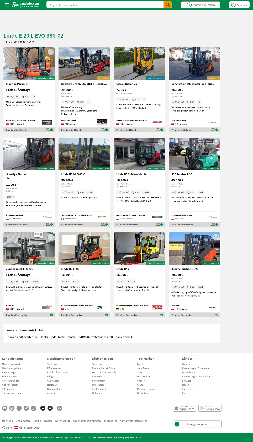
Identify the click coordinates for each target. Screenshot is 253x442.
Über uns (7, 421)
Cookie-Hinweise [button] (42, 421)
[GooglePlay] (210, 408)
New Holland (144, 376)
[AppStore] (184, 408)
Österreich (187, 364)
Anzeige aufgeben (11, 393)
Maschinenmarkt (11, 364)
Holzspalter (53, 384)
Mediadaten (22, 421)
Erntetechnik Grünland (104, 368)
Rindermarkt (99, 376)
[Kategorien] (42, 408)
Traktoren (52, 364)
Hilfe (9, 427)
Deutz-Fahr (143, 393)
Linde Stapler (57, 337)
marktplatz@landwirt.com (129, 437)
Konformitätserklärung (133, 421)
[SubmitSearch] (168, 4)
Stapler (43, 337)
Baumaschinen (55, 388)
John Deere (143, 368)
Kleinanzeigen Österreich (195, 368)
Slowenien (187, 388)
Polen (185, 393)
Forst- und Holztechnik (104, 372)
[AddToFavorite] (51, 52)
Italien (185, 384)
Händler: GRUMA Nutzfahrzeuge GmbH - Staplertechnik (100, 337)
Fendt (140, 364)
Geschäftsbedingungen (87, 421)
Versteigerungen (10, 380)
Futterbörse (98, 384)
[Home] (25, 5)
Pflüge (50, 376)
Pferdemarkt (98, 380)
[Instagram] (11, 408)
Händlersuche (9, 376)
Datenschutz (62, 421)
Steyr (140, 372)
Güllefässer (53, 380)
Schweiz (186, 380)
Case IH (141, 380)
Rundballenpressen (57, 372)
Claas (140, 384)
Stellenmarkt (99, 388)
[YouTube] (4, 408)
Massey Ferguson (146, 388)
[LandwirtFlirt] (59, 408)
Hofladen (97, 393)
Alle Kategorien (10, 384)
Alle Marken (8, 388)
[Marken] (50, 408)
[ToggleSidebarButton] (6, 5)
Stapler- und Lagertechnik (22, 337)
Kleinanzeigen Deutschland (196, 376)
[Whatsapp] (33, 408)
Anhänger (52, 393)
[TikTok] (26, 408)
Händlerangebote (11, 368)
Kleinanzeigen (9, 372)
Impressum (110, 421)
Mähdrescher (54, 368)
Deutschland (189, 372)
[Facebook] (19, 408)
